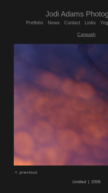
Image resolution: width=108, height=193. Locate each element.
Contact (72, 22)
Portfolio (34, 22)
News (54, 22)
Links (90, 22)
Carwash (86, 34)
